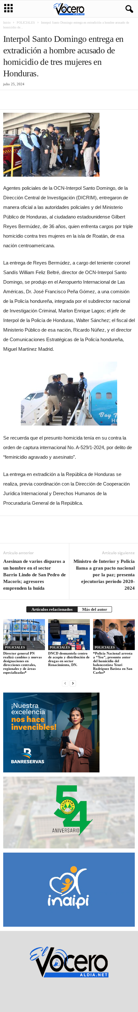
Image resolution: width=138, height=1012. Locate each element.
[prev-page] (65, 683)
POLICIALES (26, 22)
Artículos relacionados (52, 609)
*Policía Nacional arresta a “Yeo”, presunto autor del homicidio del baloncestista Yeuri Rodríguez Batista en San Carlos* (113, 662)
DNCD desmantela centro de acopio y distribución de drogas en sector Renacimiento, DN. (69, 659)
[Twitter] (24, 99)
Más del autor (94, 609)
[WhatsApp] (53, 99)
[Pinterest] (39, 99)
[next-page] (73, 683)
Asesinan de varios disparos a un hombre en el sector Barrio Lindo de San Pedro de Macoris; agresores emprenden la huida (34, 575)
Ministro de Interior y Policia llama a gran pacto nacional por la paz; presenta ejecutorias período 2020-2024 (104, 575)
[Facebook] (9, 99)
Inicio (7, 22)
